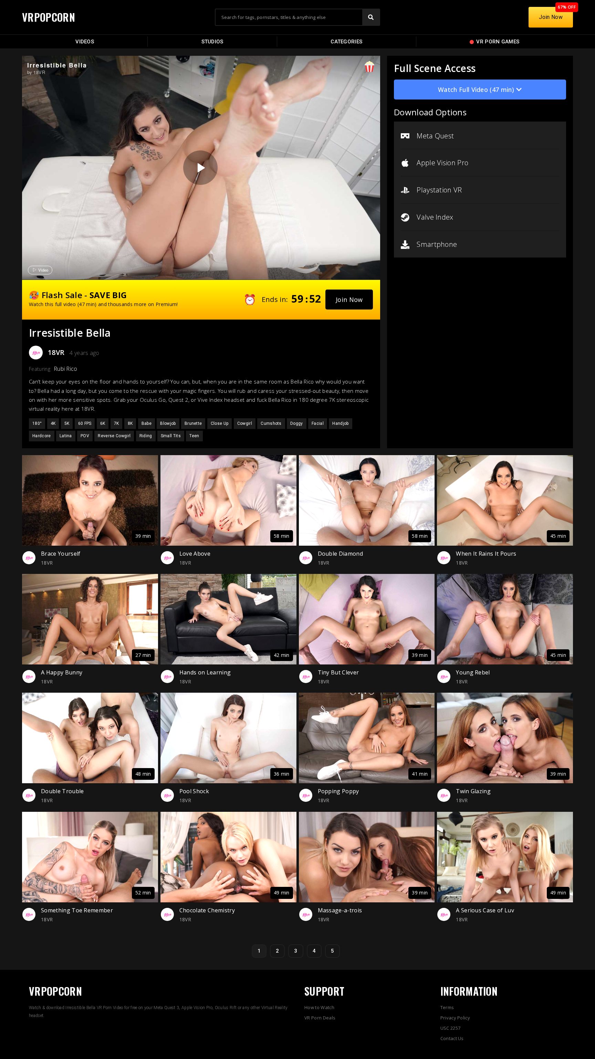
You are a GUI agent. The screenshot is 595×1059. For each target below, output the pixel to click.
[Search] (370, 17)
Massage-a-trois (340, 910)
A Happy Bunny (61, 672)
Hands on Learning (205, 672)
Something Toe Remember (77, 910)
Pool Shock (194, 791)
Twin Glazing (473, 791)
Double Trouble (62, 791)
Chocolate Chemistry (207, 910)
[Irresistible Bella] (200, 167)
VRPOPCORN (48, 17)
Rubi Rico (65, 369)
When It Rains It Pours (486, 553)
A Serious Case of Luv (485, 910)
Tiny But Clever (338, 672)
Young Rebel (473, 672)
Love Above (194, 553)
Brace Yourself (60, 553)
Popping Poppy (338, 791)
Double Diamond (340, 553)
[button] (349, 300)
